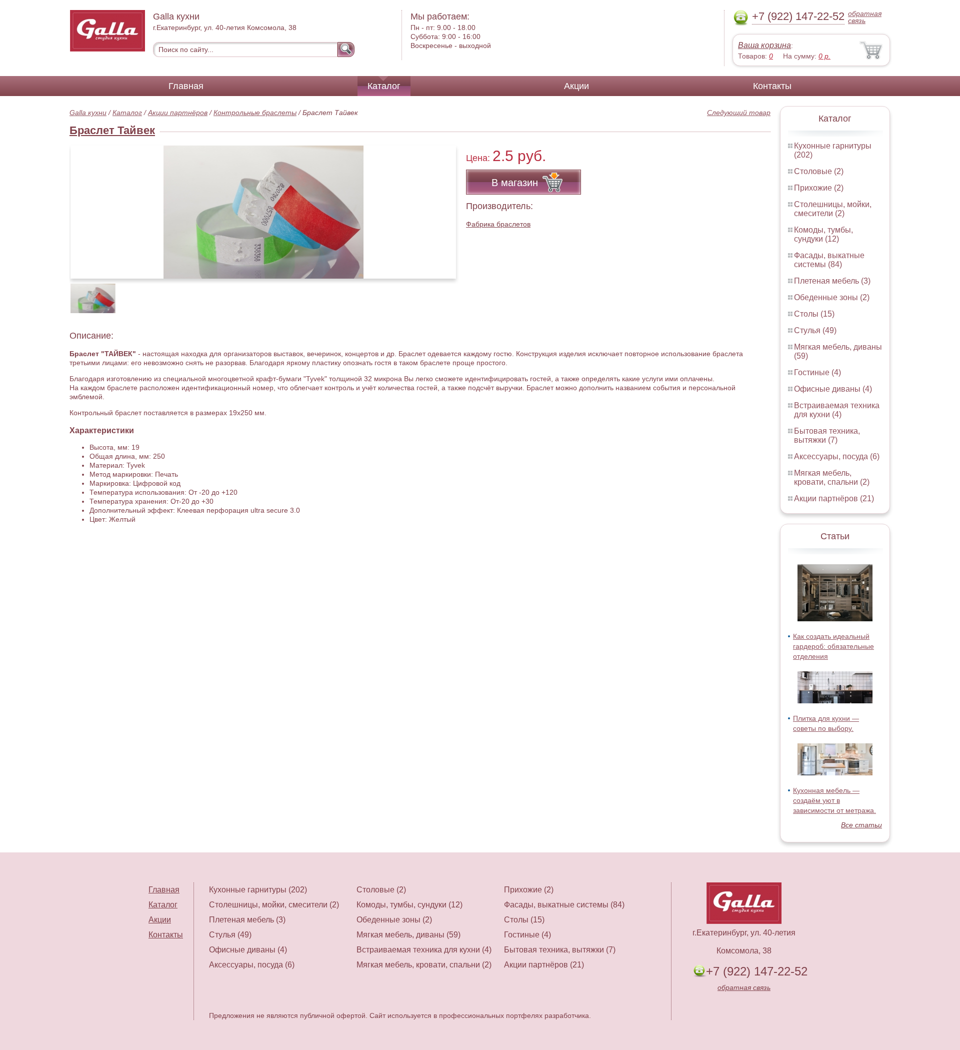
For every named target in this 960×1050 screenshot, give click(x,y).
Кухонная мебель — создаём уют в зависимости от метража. (834, 800)
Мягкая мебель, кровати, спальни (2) (832, 477)
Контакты (772, 86)
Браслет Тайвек (112, 130)
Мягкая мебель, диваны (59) (408, 934)
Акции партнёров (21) (834, 498)
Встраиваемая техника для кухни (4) (837, 410)
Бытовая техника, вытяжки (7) (827, 435)
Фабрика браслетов (498, 224)
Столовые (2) (819, 171)
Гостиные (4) (817, 372)
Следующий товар (738, 113)
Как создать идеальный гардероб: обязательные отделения (833, 646)
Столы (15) (814, 314)
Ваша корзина (764, 45)
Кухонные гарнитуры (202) (258, 889)
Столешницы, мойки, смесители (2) (833, 209)
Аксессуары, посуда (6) (837, 456)
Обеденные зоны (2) (832, 297)
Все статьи (861, 825)
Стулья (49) (815, 330)
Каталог (384, 86)
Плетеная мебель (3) (832, 281)
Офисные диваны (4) (833, 389)
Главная (186, 86)
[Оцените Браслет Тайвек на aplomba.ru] (263, 212)
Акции (576, 86)
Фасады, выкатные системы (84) (829, 260)
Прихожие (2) (819, 188)
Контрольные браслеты (255, 113)
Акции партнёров (178, 113)
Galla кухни (88, 113)
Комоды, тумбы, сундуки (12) (823, 234)
